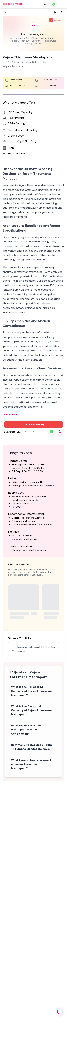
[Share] (54, 12)
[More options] (61, 12)
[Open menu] (60, 4)
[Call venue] (58, 1012)
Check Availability (33, 424)
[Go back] (5, 12)
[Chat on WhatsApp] (53, 4)
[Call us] (45, 4)
